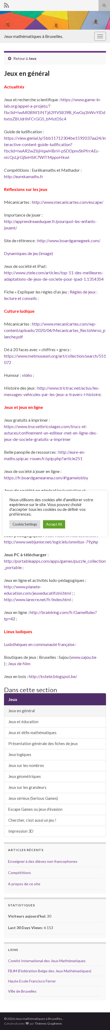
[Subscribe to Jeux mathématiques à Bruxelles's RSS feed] (6, 4)
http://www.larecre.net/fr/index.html (37, 599)
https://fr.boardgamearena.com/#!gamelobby (46, 477)
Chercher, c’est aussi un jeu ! (32, 820)
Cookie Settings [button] (25, 524)
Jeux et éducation (23, 721)
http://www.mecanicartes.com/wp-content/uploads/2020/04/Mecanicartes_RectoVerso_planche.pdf (54, 330)
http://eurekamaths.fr (23, 176)
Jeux (33, 58)
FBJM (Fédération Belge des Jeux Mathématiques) (49, 971)
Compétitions (19, 872)
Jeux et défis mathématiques (32, 732)
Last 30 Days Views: (26, 927)
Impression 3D (20, 831)
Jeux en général (21, 710)
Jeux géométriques (24, 776)
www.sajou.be (83, 657)
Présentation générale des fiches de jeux (43, 743)
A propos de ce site (24, 884)
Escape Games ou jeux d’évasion (35, 809)
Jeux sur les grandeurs (27, 787)
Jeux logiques (19, 754)
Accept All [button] (54, 524)
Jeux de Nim (19, 663)
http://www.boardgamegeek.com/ (68, 240)
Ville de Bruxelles (22, 991)
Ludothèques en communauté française (39, 644)
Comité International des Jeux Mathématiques (47, 960)
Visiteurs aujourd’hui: (27, 916)
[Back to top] (98, 1018)
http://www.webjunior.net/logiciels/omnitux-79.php (51, 541)
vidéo (27, 375)
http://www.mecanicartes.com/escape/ (67, 202)
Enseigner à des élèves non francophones (42, 861)
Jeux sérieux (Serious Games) (33, 798)
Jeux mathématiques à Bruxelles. (33, 36)
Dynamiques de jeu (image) (28, 253)
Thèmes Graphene (48, 1023)
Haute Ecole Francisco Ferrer (32, 981)
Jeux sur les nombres (26, 765)
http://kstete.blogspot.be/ (52, 676)
